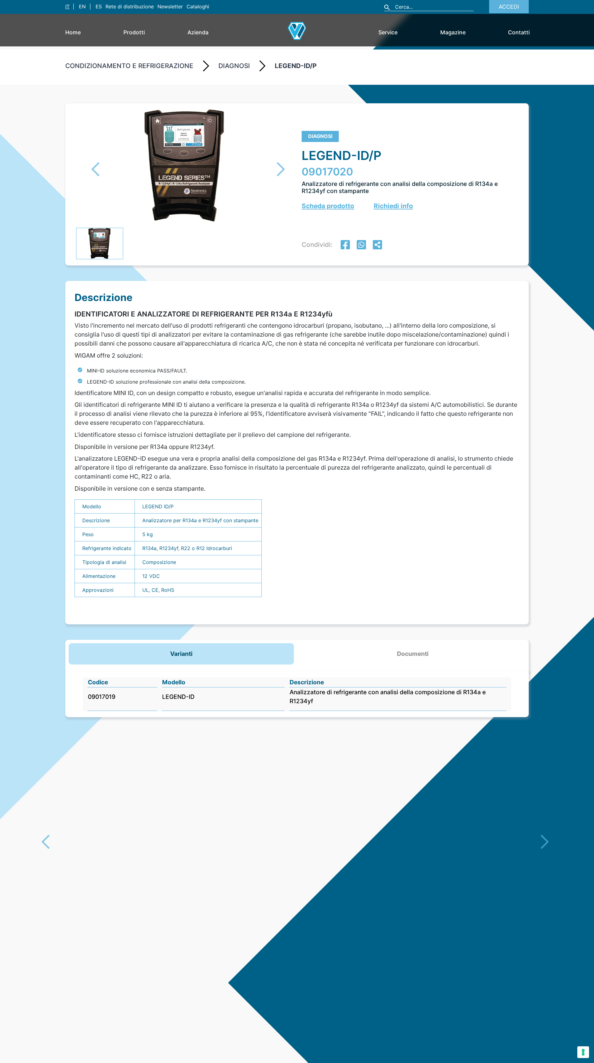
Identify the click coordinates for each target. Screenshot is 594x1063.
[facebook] (345, 245)
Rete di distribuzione (129, 6)
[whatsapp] (361, 245)
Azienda (198, 32)
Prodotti (134, 32)
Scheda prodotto (328, 206)
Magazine (453, 32)
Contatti (519, 32)
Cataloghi (198, 6)
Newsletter (170, 6)
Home (73, 32)
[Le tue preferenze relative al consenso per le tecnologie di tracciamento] (583, 1052)
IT (67, 6)
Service (388, 32)
